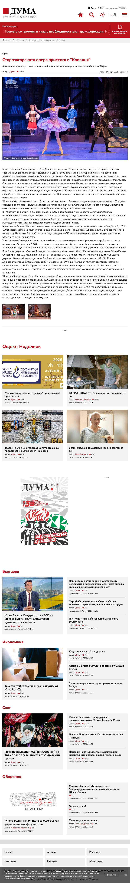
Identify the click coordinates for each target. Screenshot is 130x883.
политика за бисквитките (81, 876)
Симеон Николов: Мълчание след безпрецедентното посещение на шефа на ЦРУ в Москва (94, 789)
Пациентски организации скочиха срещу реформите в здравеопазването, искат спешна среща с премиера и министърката (96, 584)
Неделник (20, 40)
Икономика (12, 642)
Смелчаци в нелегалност (84, 820)
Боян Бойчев (80, 454)
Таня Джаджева (82, 824)
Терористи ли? (77, 806)
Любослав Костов (19, 828)
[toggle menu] (124, 14)
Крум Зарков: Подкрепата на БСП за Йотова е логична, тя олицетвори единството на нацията (29, 619)
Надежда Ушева (82, 399)
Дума (12, 71)
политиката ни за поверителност (19, 878)
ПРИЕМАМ (111, 875)
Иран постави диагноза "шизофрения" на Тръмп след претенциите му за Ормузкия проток (32, 755)
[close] (126, 875)
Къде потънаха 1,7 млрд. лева (87, 651)
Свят (6, 708)
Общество (11, 777)
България (10, 572)
